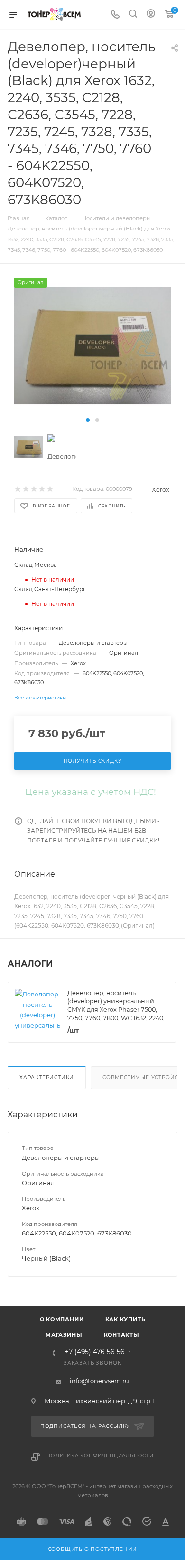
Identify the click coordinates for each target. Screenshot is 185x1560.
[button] (87, 420)
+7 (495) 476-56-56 (94, 1352)
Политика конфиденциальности (100, 1456)
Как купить (125, 1319)
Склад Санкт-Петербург (50, 589)
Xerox (160, 489)
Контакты (121, 1334)
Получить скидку (93, 761)
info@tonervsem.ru (99, 1381)
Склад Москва (35, 564)
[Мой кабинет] (151, 15)
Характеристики (46, 1077)
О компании (62, 1319)
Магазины (64, 1334)
